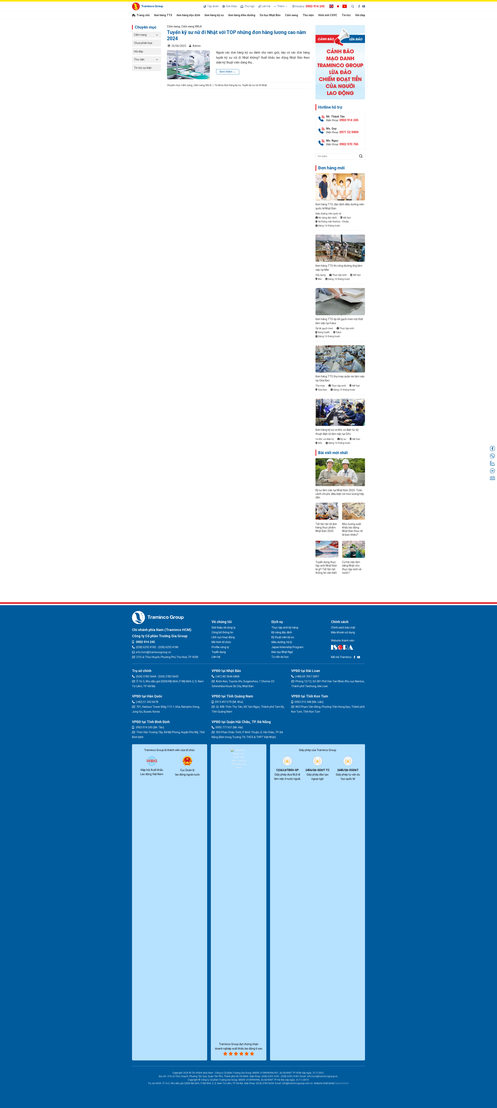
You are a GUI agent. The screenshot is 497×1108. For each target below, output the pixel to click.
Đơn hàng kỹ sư (214, 15)
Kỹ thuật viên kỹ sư (282, 637)
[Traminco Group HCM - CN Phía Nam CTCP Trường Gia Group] (147, 6)
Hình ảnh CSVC (327, 15)
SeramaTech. (342, 1083)
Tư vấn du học (280, 656)
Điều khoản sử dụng (343, 632)
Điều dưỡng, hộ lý (281, 642)
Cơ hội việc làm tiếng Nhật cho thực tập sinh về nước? (351, 567)
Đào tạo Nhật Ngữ (282, 652)
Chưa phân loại (143, 42)
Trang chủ (143, 15)
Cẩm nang (291, 15)
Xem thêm (227, 71)
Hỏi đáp (360, 15)
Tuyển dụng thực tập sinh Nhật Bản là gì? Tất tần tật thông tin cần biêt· (326, 567)
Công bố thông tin (222, 632)
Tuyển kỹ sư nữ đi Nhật (254, 85)
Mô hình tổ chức (221, 642)
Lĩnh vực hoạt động (223, 637)
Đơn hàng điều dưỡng (241, 15)
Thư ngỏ (249, 6)
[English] (332, 6)
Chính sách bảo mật (343, 627)
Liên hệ (266, 6)
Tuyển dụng (219, 652)
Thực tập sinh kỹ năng (284, 627)
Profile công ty (220, 647)
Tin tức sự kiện (143, 67)
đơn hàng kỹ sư (232, 85)
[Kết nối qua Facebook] (359, 6)
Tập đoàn (213, 6)
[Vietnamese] (345, 6)
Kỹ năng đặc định (281, 632)
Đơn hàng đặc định (188, 15)
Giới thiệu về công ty (223, 627)
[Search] (352, 6)
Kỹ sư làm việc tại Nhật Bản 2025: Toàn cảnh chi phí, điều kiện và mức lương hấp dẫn (339, 494)
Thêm (280, 6)
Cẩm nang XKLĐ (191, 26)
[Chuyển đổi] (157, 35)
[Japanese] (339, 6)
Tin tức (346, 15)
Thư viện (308, 15)
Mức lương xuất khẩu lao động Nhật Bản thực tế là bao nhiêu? (352, 529)
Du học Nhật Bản (270, 15)
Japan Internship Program (287, 647)
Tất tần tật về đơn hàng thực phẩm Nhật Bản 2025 (326, 527)
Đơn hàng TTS (163, 15)
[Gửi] (360, 156)
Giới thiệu (231, 6)
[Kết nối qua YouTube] (363, 6)
